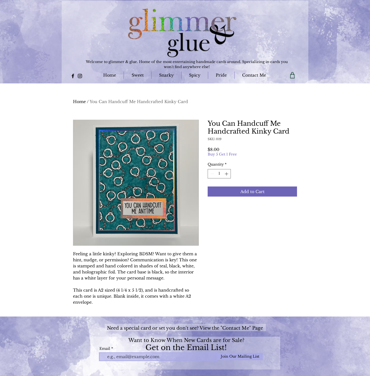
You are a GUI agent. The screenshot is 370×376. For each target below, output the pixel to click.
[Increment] (227, 173)
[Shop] (292, 75)
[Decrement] (211, 173)
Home (79, 101)
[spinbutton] (219, 173)
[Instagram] (80, 76)
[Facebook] (73, 76)
